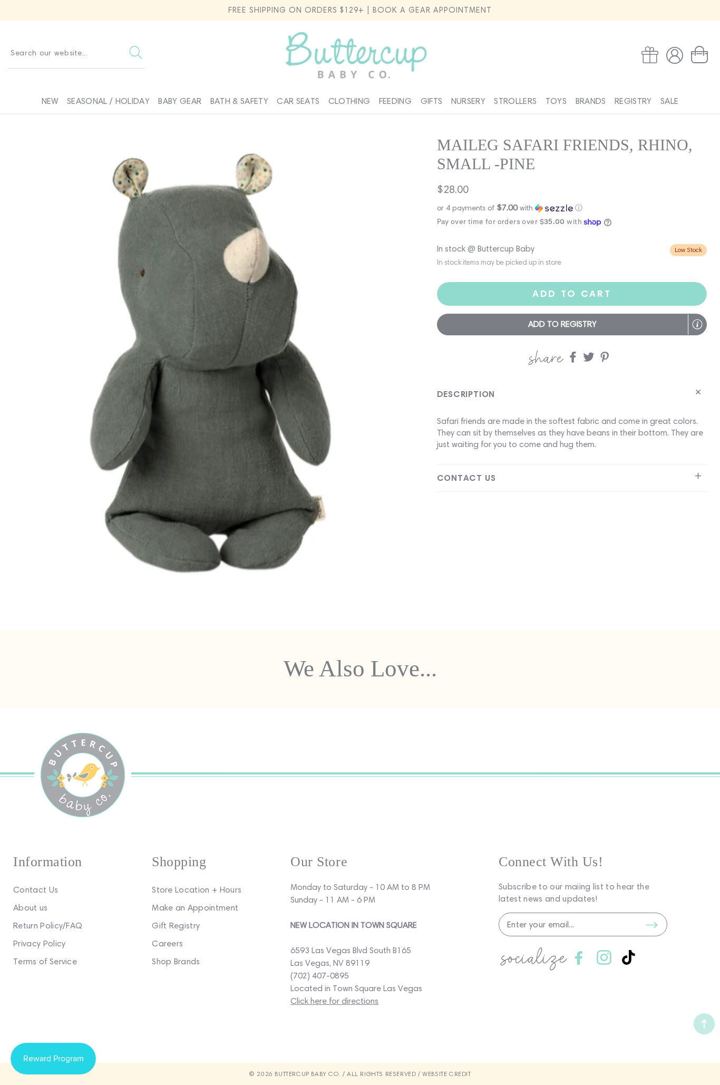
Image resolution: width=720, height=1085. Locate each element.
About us (30, 908)
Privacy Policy (39, 943)
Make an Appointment (195, 908)
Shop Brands (176, 961)
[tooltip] (697, 324)
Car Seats (298, 101)
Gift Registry (176, 926)
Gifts (432, 101)
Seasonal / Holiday (108, 101)
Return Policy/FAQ (47, 926)
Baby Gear (179, 101)
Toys (556, 101)
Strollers (515, 101)
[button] (701, 54)
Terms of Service (45, 961)
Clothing (349, 101)
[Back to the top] (704, 1023)
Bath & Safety (239, 101)
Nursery (468, 101)
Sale (669, 101)
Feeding (395, 101)
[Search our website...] (136, 52)
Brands (591, 101)
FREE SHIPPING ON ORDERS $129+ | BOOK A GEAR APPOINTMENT (360, 10)
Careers (167, 943)
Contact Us (35, 890)
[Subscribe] (651, 925)
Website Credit (446, 1074)
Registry (633, 101)
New (50, 101)
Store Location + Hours (196, 890)
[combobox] (76, 53)
